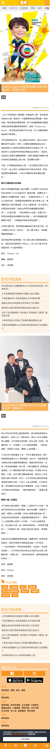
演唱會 (14, 587)
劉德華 (32, 587)
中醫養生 (35, 704)
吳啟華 (35, 591)
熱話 (18, 690)
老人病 (13, 710)
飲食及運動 (15, 704)
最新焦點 (5, 690)
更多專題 (31, 710)
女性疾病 (5, 710)
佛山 (23, 587)
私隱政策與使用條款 (19, 734)
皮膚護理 (22, 710)
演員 (15, 595)
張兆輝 (6, 595)
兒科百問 (35, 707)
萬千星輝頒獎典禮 (10, 591)
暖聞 (23, 690)
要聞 (12, 690)
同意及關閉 (25, 739)
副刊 (40, 8)
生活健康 (25, 704)
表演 (5, 587)
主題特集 (24, 8)
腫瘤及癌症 (6, 707)
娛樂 (3, 97)
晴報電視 (13, 8)
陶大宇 (25, 591)
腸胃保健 (25, 707)
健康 (4, 8)
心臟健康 (16, 707)
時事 (33, 8)
